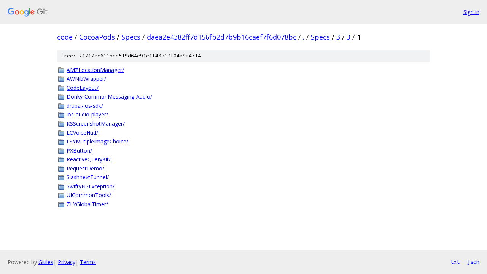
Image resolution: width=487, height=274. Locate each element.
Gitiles (45, 262)
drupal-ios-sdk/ (85, 105)
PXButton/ (79, 150)
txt (455, 261)
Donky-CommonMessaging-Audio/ (109, 96)
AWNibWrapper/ (86, 78)
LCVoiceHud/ (82, 132)
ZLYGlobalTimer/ (87, 204)
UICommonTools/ (89, 195)
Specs (130, 36)
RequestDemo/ (85, 168)
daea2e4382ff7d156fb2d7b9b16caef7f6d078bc (221, 36)
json (473, 261)
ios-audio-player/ (87, 114)
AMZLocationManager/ (95, 69)
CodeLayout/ (83, 87)
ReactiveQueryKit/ (89, 159)
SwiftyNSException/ (91, 186)
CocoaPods (97, 36)
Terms (88, 262)
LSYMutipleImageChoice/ (97, 141)
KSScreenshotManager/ (96, 123)
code (65, 36)
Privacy (66, 262)
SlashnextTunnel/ (88, 177)
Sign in (471, 12)
